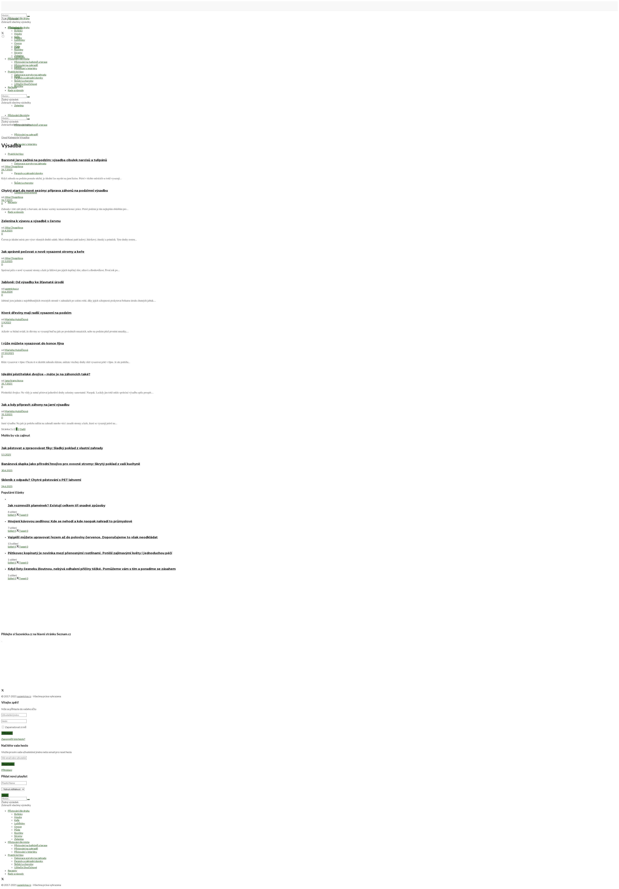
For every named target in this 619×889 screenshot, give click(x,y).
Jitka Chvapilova (14, 166)
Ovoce (18, 43)
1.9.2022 (6, 322)
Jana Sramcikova (14, 380)
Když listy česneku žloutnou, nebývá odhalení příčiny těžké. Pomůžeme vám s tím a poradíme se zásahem (92, 569)
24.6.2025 (6, 486)
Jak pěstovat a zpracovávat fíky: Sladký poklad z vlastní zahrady (52, 448)
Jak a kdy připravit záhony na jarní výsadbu (35, 405)
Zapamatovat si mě (15, 727)
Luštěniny (19, 39)
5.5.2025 (6, 454)
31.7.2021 (6, 383)
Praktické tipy (16, 153)
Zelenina (19, 55)
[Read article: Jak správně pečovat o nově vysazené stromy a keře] (309, 245)
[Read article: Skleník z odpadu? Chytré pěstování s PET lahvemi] (309, 473)
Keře (16, 36)
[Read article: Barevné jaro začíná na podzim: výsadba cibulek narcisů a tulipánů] (309, 153)
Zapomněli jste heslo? (13, 738)
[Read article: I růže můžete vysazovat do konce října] (309, 337)
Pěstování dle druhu (18, 18)
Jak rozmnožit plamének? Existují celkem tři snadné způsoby (56, 505)
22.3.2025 (6, 261)
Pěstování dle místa (18, 58)
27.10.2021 (7, 353)
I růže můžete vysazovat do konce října (32, 343)
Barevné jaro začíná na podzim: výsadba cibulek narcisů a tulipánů (54, 160)
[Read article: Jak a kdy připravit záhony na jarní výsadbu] (309, 398)
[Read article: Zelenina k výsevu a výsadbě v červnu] (309, 214)
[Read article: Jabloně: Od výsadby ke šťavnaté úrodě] (309, 275)
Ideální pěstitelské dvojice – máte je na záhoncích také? (45, 374)
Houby (18, 33)
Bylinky (18, 30)
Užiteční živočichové (25, 192)
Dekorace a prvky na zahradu (30, 163)
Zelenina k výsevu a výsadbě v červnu (31, 221)
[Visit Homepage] (17, 12)
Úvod (4, 137)
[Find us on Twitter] (2, 33)
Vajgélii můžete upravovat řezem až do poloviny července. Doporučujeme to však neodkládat (83, 537)
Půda (17, 46)
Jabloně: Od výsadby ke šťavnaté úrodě (32, 282)
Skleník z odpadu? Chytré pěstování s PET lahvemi (41, 480)
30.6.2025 (6, 470)
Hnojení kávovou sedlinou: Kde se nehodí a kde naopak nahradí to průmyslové (70, 521)
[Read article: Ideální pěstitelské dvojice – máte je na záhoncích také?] (309, 367)
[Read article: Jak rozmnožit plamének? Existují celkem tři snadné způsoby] (313, 499)
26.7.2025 (6, 169)
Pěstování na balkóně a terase (30, 61)
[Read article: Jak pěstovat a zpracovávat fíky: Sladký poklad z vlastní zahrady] (309, 441)
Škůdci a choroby (23, 80)
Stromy (18, 52)
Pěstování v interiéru (25, 144)
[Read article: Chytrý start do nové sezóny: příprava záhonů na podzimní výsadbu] (309, 184)
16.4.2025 (6, 230)
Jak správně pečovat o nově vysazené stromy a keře (42, 251)
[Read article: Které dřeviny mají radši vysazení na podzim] (309, 306)
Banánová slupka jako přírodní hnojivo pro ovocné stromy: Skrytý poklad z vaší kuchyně (70, 464)
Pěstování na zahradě (26, 134)
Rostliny (18, 86)
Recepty (12, 202)
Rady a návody (16, 211)
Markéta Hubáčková (16, 319)
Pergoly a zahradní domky (28, 173)
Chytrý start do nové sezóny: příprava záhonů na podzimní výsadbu (54, 190)
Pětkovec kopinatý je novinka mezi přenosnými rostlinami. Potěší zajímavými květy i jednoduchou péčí (90, 553)
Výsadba (24, 137)
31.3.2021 (6, 414)
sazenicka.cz (12, 288)
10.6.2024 (6, 291)
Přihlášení (6, 769)
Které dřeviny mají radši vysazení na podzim (36, 313)
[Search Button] (28, 16)
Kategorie (13, 137)
